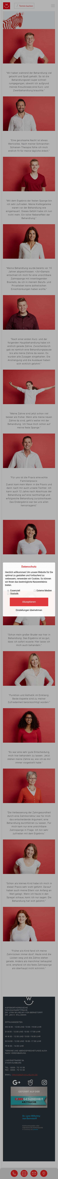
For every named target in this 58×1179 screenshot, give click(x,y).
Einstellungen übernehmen (29, 610)
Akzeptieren (29, 601)
